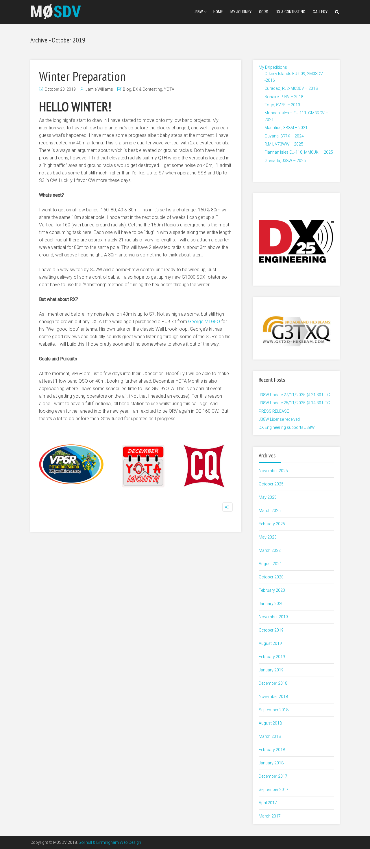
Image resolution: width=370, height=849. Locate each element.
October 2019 (271, 630)
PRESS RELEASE (274, 411)
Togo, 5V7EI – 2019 (282, 105)
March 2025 (270, 510)
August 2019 (270, 643)
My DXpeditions (273, 67)
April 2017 (268, 802)
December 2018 (273, 683)
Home (218, 12)
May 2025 (268, 497)
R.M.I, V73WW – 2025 (283, 144)
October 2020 (271, 577)
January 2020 (271, 603)
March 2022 (270, 550)
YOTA (169, 89)
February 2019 (272, 656)
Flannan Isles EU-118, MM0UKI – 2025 (298, 152)
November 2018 (273, 696)
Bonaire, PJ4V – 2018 (283, 96)
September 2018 (273, 710)
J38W (198, 12)
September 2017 (273, 789)
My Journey (240, 12)
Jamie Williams (99, 89)
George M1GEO (204, 321)
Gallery (320, 12)
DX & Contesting (290, 12)
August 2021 (270, 563)
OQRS (263, 12)
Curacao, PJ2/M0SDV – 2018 (291, 88)
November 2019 (273, 617)
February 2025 (272, 524)
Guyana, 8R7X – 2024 (284, 136)
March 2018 (270, 736)
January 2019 (271, 670)
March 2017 (270, 816)
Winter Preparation (82, 76)
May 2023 (268, 537)
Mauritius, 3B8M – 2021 (286, 127)
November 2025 (273, 470)
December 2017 (273, 776)
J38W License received (279, 419)
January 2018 (271, 763)
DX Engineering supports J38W (287, 427)
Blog (127, 89)
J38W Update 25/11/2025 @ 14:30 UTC (294, 403)
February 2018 (272, 749)
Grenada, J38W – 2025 (285, 160)
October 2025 (271, 484)
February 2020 (272, 590)
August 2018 (270, 723)
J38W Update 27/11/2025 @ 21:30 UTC (294, 394)
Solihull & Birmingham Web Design (110, 842)
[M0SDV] (56, 11)
